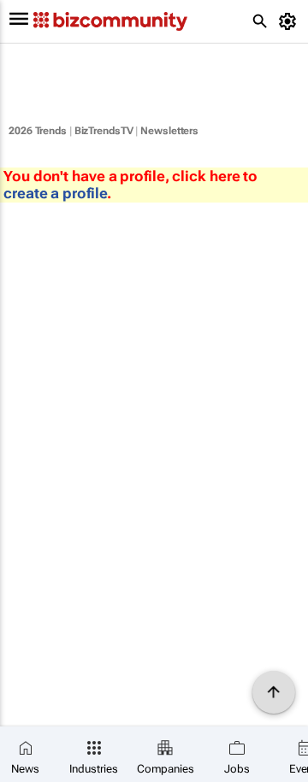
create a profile (55, 193)
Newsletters (169, 131)
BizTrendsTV (103, 131)
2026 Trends (38, 131)
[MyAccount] (290, 21)
